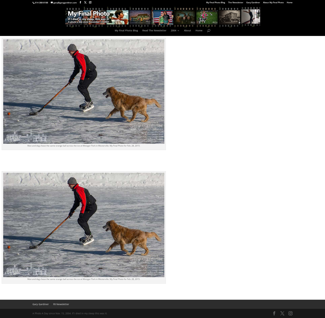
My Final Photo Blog (215, 3)
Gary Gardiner (253, 3)
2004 (173, 30)
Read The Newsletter (154, 30)
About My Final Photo (273, 3)
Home (289, 3)
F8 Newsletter (61, 304)
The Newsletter (235, 3)
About (187, 30)
